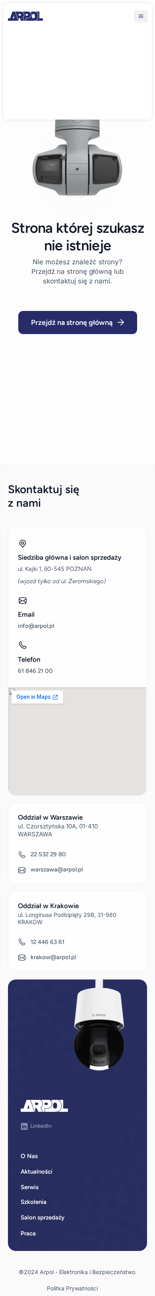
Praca (28, 1233)
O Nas (29, 1156)
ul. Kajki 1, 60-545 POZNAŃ (55, 568)
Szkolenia (33, 1202)
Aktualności (36, 1171)
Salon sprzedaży (42, 1217)
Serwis (30, 1187)
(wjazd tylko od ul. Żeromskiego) (62, 581)
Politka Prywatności (72, 1288)
